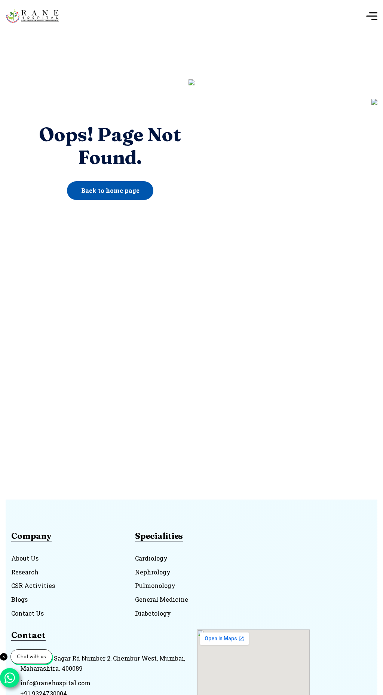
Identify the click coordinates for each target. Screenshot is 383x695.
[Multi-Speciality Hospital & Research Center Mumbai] (35, 16)
